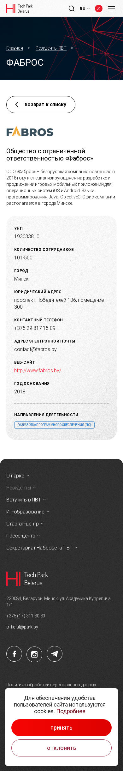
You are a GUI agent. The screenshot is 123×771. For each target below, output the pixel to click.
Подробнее (70, 711)
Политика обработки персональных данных (51, 684)
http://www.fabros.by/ (37, 370)
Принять (61, 728)
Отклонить (61, 748)
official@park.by (22, 626)
